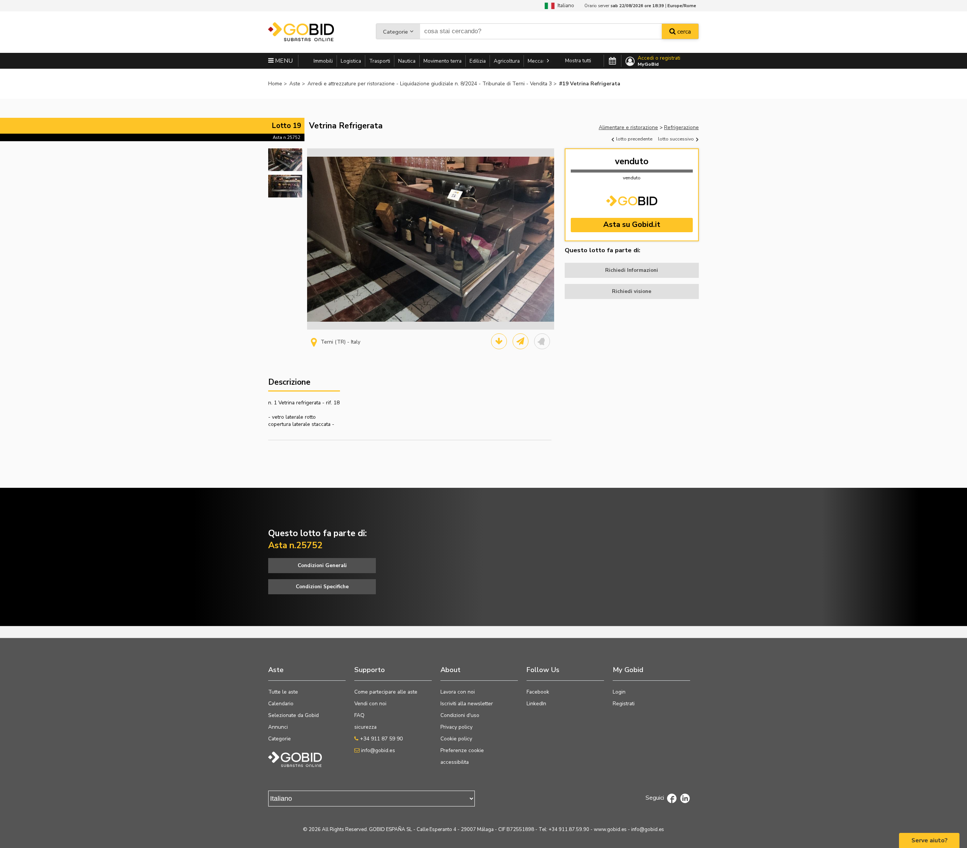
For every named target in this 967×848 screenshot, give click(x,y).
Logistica (351, 61)
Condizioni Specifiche (322, 586)
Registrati (624, 703)
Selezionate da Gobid (293, 715)
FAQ (359, 715)
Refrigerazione (681, 127)
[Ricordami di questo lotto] (542, 341)
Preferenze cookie (462, 750)
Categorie (395, 31)
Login (619, 691)
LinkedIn (536, 703)
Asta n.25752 (286, 137)
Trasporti (379, 61)
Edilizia (478, 61)
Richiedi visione (631, 291)
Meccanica (540, 61)
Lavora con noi (457, 691)
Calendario (280, 703)
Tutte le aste (283, 691)
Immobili (323, 61)
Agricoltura (507, 61)
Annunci (278, 727)
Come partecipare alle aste (385, 691)
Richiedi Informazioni (631, 270)
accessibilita (454, 762)
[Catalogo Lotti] (499, 341)
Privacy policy (456, 727)
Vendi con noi (370, 703)
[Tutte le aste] (612, 61)
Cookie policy (456, 738)
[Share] (520, 341)
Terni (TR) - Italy (340, 341)
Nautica (407, 61)
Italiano (564, 5)
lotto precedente (633, 139)
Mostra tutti (578, 60)
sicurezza (365, 727)
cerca (683, 32)
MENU (283, 61)
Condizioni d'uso (459, 715)
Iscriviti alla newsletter (466, 703)
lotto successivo (676, 139)
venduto (632, 161)
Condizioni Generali (322, 565)
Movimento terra (442, 61)
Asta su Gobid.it (631, 224)
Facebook (538, 691)
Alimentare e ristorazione (628, 127)
